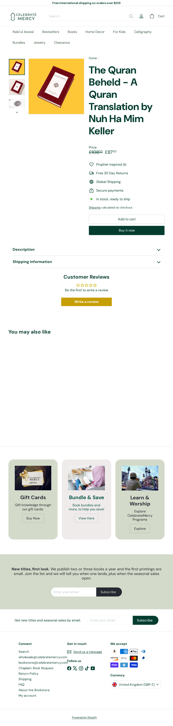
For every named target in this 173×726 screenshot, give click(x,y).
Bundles (19, 42)
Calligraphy (143, 32)
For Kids (119, 32)
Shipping (95, 207)
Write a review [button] (86, 302)
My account (27, 695)
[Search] (131, 16)
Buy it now (127, 230)
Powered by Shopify (84, 717)
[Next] (16, 111)
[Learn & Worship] (140, 478)
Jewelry (40, 42)
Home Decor (95, 32)
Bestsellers (50, 32)
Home (93, 58)
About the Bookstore (34, 690)
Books (72, 32)
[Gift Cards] (33, 478)
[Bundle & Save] (86, 478)
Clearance (62, 42)
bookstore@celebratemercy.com (43, 663)
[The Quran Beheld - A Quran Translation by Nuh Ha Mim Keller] (19, 381)
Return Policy (28, 674)
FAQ (21, 684)
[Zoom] (56, 86)
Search (24, 652)
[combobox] (91, 16)
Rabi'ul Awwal (23, 32)
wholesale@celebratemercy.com (43, 657)
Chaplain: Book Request (36, 668)
